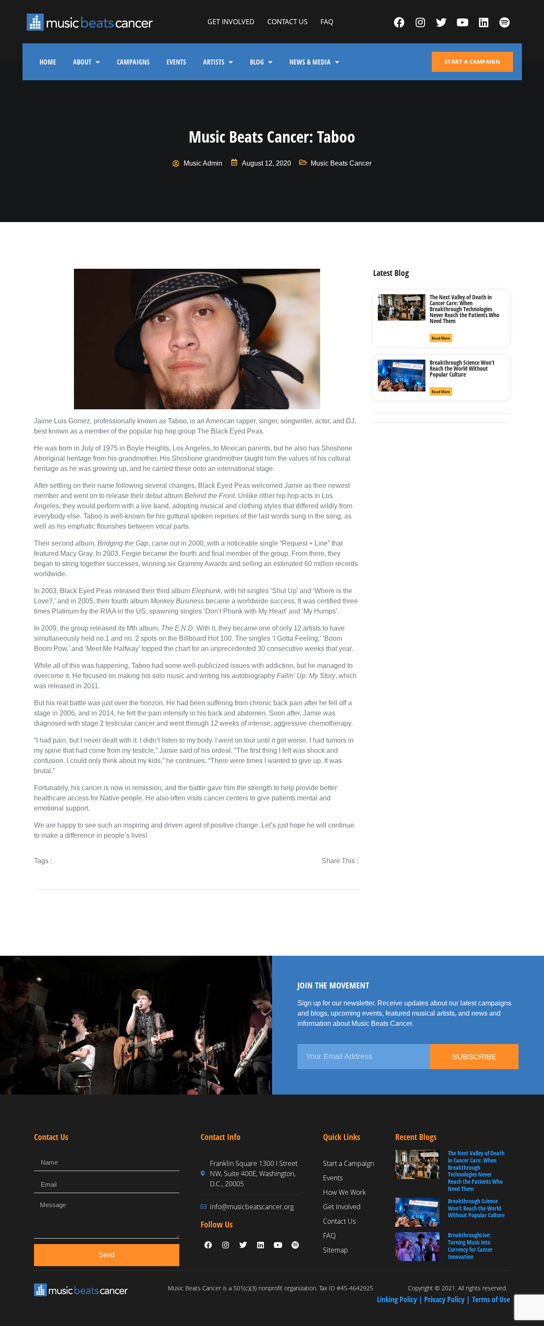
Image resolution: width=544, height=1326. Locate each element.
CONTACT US (287, 21)
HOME (48, 62)
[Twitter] (441, 22)
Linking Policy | (400, 1299)
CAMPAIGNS (133, 62)
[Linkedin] (483, 22)
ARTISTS (213, 62)
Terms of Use (491, 1299)
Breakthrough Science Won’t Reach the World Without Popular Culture (462, 368)
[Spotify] (504, 22)
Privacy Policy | (448, 1299)
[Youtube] (462, 22)
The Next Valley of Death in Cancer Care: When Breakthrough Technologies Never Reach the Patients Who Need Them (464, 309)
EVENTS (176, 62)
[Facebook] (399, 22)
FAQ (326, 21)
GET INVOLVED (231, 21)
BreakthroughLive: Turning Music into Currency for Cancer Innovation (470, 1245)
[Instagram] (420, 22)
